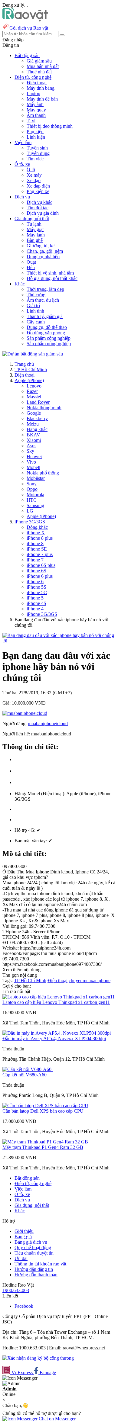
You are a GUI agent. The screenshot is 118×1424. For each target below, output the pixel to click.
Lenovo (34, 385)
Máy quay (36, 109)
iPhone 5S (36, 587)
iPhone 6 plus (40, 576)
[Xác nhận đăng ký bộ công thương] (38, 1358)
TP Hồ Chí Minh (31, 369)
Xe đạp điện (38, 185)
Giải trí (33, 305)
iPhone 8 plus (40, 538)
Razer (32, 391)
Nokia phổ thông (43, 472)
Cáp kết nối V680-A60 (25, 1074)
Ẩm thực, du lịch (43, 300)
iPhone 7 (35, 559)
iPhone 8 (35, 543)
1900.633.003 (15, 1290)
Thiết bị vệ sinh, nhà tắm (50, 272)
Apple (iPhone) (29, 380)
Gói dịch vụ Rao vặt (28, 28)
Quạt (31, 262)
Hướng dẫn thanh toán (36, 1274)
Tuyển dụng (38, 153)
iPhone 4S (36, 603)
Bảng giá (23, 1236)
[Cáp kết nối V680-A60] (27, 1069)
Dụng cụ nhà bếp (43, 256)
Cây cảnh (36, 321)
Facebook (24, 1306)
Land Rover (38, 402)
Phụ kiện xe (38, 191)
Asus (31, 445)
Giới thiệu (24, 1231)
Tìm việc (35, 158)
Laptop (33, 93)
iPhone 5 (35, 597)
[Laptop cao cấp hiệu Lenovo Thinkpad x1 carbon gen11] (58, 996)
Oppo (32, 489)
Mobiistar (36, 478)
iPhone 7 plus (40, 554)
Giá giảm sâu (39, 60)
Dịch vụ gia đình (43, 213)
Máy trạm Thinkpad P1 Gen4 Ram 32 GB (42, 1147)
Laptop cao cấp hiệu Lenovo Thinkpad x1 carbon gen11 (56, 1002)
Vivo (31, 461)
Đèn (31, 267)
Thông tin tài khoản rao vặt (40, 1263)
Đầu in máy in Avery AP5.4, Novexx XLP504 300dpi (54, 1038)
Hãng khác (37, 429)
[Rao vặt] (25, 19)
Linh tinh (35, 310)
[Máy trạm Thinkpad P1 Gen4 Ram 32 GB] (45, 1141)
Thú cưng (36, 294)
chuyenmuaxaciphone (89, 980)
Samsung (35, 505)
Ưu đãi (21, 1258)
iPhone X (36, 532)
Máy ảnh (35, 104)
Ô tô (31, 169)
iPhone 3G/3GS (30, 521)
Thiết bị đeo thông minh (50, 126)
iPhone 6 (35, 581)
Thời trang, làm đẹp (45, 289)
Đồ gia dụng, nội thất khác (52, 278)
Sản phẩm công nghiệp (48, 338)
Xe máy (34, 175)
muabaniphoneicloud (48, 723)
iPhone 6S (36, 570)
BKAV (33, 434)
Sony (32, 483)
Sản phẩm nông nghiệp (49, 343)
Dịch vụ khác (39, 202)
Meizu (33, 423)
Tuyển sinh (37, 147)
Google (34, 413)
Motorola (35, 494)
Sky (30, 451)
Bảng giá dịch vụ (31, 1242)
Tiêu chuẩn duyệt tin (34, 1252)
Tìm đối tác (37, 207)
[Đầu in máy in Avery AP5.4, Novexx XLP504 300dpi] (56, 1033)
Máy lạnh (36, 234)
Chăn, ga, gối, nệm (45, 251)
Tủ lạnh (34, 224)
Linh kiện (36, 137)
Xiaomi (34, 440)
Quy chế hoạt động (33, 1247)
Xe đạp (34, 180)
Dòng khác (37, 527)
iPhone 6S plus (41, 565)
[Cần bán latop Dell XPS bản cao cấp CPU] (45, 1105)
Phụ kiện (35, 131)
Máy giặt (35, 229)
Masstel (34, 396)
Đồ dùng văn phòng (46, 332)
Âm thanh (36, 115)
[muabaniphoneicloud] (24, 713)
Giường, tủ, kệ (40, 245)
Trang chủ (24, 364)
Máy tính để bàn (42, 98)
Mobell (33, 467)
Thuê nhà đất (39, 71)
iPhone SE (37, 548)
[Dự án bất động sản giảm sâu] (32, 353)
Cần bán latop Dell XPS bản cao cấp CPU (43, 1111)
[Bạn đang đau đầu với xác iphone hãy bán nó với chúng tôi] (59, 640)
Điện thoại (37, 82)
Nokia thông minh (44, 407)
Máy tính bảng (40, 88)
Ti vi (31, 120)
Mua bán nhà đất (43, 66)
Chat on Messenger (57, 1418)
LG (30, 510)
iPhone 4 (35, 608)
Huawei (34, 456)
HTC (32, 500)
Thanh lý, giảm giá (45, 316)
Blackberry (37, 418)
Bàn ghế (35, 240)
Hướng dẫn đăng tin (34, 1269)
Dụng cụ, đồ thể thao (47, 327)
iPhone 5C (37, 592)
